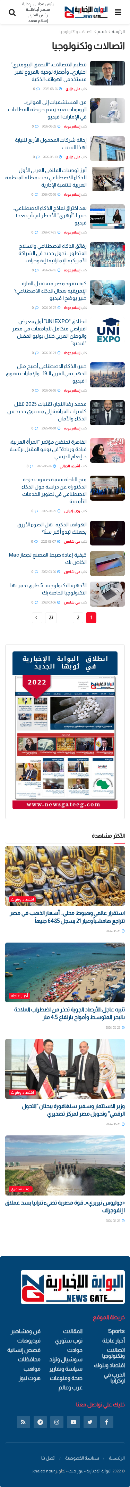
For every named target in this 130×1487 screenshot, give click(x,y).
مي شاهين (72, 541)
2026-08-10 (50, 157)
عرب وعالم (71, 1387)
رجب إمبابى (72, 511)
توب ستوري (21, 1189)
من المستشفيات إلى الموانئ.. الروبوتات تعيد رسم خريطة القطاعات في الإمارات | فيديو (47, 109)
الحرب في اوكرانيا (114, 1377)
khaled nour (44, 1471)
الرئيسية (117, 1458)
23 (51, 617)
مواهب (32, 1369)
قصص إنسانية (24, 1350)
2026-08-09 (49, 194)
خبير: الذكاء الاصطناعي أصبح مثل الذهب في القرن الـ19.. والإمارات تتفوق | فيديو (46, 373)
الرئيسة (118, 31)
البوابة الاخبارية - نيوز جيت (90, 1471)
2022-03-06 (49, 572)
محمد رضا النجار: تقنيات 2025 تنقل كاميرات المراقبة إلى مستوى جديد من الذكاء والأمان (47, 411)
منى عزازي (73, 89)
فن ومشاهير (26, 1331)
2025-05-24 (44, 466)
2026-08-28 (113, 931)
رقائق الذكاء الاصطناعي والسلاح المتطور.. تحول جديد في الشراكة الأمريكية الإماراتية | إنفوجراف (52, 253)
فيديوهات (29, 1341)
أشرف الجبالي (70, 466)
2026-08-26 (50, 89)
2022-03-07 (49, 541)
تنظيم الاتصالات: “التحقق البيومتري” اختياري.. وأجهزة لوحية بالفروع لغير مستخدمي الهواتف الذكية (49, 71)
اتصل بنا (48, 1458)
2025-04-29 (49, 511)
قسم (102, 31)
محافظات (29, 1359)
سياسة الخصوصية (82, 1458)
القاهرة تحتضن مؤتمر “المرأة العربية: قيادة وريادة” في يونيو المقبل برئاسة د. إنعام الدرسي (48, 449)
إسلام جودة (72, 126)
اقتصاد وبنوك (22, 899)
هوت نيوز (30, 1378)
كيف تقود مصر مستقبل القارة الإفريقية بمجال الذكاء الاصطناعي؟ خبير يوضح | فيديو (50, 290)
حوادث (75, 1350)
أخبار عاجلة (19, 996)
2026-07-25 (49, 232)
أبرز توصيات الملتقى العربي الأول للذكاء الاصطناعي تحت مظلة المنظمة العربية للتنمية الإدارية (46, 177)
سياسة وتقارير (66, 1369)
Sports (116, 1331)
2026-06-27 (49, 308)
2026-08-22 (49, 126)
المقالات (73, 1331)
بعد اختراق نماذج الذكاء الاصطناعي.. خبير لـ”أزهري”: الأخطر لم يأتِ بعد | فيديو (50, 215)
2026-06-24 (49, 353)
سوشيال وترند (66, 1359)
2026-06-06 (49, 390)
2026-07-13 (49, 270)
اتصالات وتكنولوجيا (76, 31)
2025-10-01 (49, 428)
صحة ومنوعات (66, 1378)
